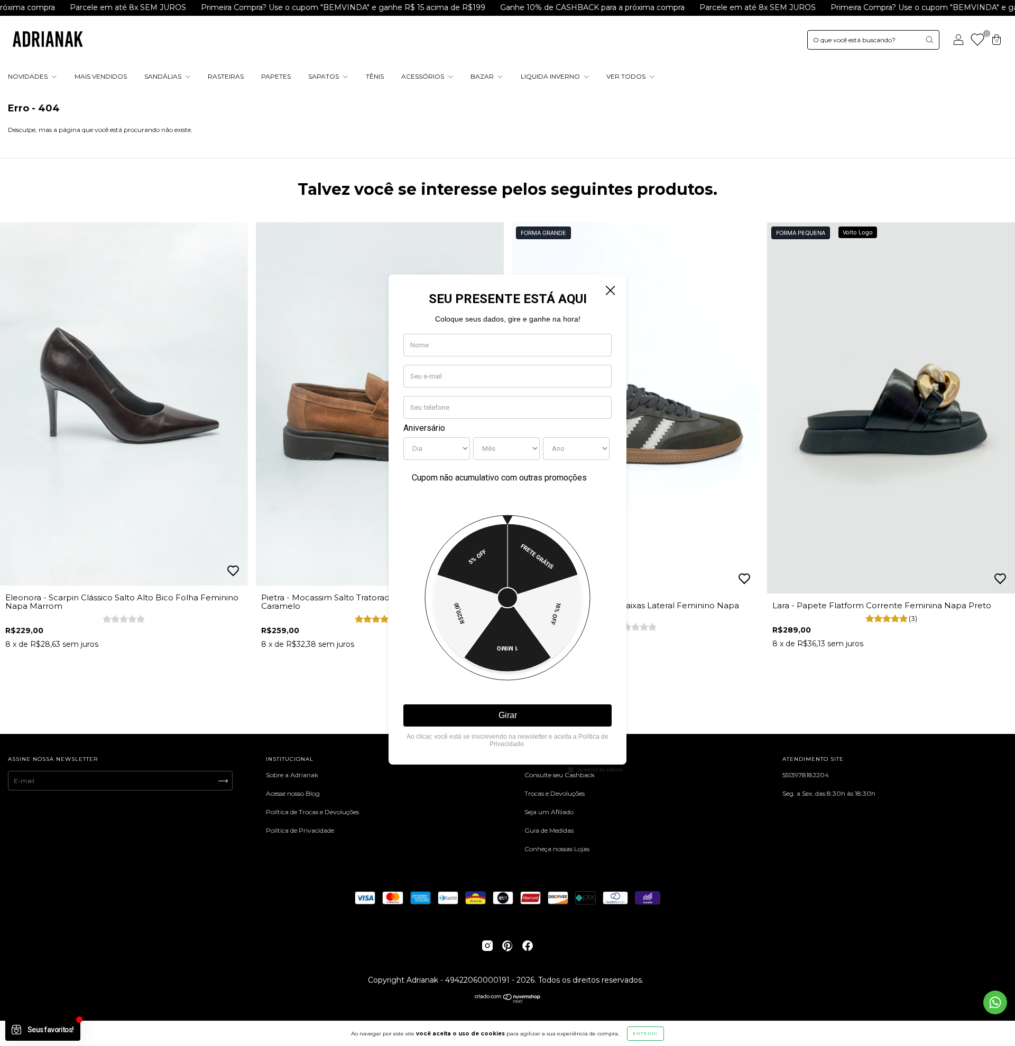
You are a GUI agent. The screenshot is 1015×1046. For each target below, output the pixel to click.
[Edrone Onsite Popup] (507, 523)
